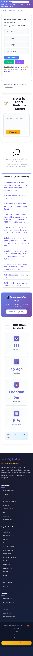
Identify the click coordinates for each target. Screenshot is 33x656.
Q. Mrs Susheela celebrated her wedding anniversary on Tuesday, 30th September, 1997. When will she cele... (15, 218)
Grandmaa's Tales (8, 535)
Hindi (5, 543)
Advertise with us (8, 602)
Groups (5, 572)
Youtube (5, 609)
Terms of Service (16, 632)
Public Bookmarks (8, 491)
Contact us (6, 606)
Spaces (5, 579)
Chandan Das (17, 67)
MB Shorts (6, 561)
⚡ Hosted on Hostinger (16, 643)
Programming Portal (9, 557)
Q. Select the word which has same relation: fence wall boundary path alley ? (15, 267)
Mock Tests (5, 6)
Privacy (16, 635)
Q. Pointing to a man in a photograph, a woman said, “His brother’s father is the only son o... (16, 242)
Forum (28, 4)
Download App (7, 598)
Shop (22, 4)
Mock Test (6, 505)
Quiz (4, 512)
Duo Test (6, 516)
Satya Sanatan (7, 582)
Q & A (5, 575)
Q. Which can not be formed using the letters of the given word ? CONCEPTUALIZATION (16, 230)
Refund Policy (7, 613)
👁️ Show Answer (11, 58)
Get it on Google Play (16, 312)
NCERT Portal (7, 564)
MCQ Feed (4, 4)
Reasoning (12, 10)
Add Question (14, 4)
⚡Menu (19, 62)
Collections (6, 532)
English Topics (7, 519)
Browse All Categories (9, 501)
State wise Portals (8, 546)
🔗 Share (9, 62)
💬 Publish (13, 132)
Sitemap (16, 638)
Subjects (5, 494)
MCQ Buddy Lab (8, 550)
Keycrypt (5, 586)
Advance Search (8, 509)
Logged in (16, 84)
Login (12, 6)
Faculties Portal (7, 568)
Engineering (7, 553)
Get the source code (9, 616)
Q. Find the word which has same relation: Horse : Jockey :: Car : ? (16, 206)
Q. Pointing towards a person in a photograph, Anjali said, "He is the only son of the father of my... (15, 255)
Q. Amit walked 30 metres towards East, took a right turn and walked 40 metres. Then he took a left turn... (16, 186)
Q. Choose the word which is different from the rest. (15, 284)
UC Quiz (5, 539)
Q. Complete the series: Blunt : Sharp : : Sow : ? (16, 197)
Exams (5, 498)
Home (4, 10)
